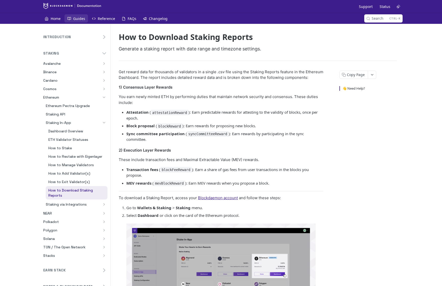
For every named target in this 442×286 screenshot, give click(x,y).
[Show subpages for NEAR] (104, 213)
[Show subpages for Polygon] (104, 230)
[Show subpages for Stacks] (104, 255)
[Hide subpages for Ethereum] (104, 97)
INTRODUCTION (57, 37)
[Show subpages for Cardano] (104, 80)
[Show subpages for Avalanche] (104, 63)
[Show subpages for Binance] (104, 72)
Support (366, 6)
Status (385, 6)
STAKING (51, 53)
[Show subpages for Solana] (104, 239)
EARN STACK (54, 270)
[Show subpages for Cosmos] (104, 89)
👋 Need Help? (353, 88)
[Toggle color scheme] (398, 6)
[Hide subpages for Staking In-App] (104, 123)
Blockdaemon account (218, 197)
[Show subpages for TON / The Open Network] (104, 247)
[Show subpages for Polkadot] (104, 222)
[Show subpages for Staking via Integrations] (104, 204)
